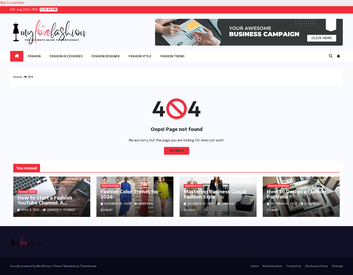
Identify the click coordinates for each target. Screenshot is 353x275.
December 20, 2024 (118, 204)
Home (17, 77)
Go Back (176, 150)
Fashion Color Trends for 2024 (130, 193)
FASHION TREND (172, 56)
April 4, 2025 (30, 210)
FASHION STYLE (140, 56)
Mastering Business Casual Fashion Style (215, 193)
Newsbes (69, 266)
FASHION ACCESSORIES (66, 56)
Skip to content (12, 3)
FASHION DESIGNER (106, 56)
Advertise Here (272, 266)
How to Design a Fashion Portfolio (296, 193)
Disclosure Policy (316, 266)
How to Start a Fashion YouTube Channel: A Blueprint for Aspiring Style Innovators (49, 205)
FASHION (34, 56)
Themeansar (88, 266)
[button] (331, 56)
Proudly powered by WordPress (31, 266)
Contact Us (293, 266)
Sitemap (337, 266)
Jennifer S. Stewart (61, 210)
